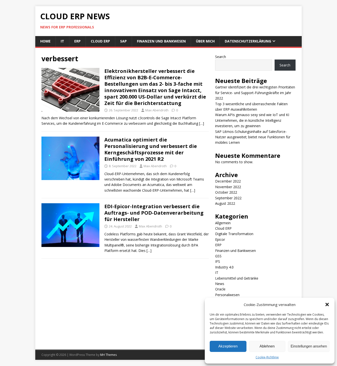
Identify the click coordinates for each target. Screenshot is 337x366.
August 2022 (225, 203)
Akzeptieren (228, 346)
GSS (218, 256)
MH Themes (108, 355)
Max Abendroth (156, 110)
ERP (77, 41)
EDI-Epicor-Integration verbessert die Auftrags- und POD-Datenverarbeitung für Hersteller (154, 213)
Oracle (220, 289)
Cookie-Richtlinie (267, 357)
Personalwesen (227, 294)
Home (45, 41)
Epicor (220, 239)
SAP (123, 41)
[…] (201, 123)
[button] (327, 304)
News (219, 283)
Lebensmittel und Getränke (236, 278)
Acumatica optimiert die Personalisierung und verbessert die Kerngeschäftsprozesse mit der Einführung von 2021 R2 (150, 149)
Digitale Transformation (234, 233)
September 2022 (228, 198)
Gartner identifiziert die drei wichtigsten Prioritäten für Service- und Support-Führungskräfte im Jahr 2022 (255, 93)
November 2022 (228, 186)
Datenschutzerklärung (248, 41)
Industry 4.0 (224, 267)
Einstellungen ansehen (309, 346)
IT (62, 41)
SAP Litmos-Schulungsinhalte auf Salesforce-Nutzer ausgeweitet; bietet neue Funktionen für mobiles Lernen (252, 137)
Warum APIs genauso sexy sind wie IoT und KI (252, 114)
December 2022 (228, 181)
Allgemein (223, 223)
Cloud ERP (100, 41)
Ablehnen (267, 346)
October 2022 (226, 192)
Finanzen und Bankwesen (161, 41)
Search (220, 56)
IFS (217, 261)
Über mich (205, 41)
